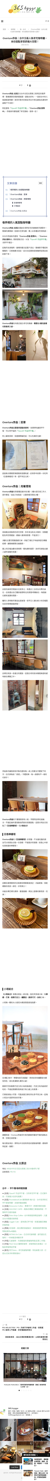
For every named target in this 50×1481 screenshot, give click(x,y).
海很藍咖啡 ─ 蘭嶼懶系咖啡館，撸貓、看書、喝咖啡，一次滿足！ (41, 1462)
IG (15, 1172)
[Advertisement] (25, 143)
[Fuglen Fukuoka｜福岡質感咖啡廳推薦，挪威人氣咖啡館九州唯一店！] (25, 1367)
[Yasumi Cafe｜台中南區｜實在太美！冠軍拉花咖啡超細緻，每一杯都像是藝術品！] (28, 1473)
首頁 (4, 29)
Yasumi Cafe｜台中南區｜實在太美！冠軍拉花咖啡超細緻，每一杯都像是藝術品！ (41, 1475)
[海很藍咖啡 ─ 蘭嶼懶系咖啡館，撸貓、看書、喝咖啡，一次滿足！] (28, 1461)
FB (11, 1172)
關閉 (40, 183)
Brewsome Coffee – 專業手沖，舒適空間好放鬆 (27, 1206)
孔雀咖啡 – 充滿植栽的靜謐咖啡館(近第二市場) (27, 1241)
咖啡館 (13, 29)
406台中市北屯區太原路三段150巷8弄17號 (23, 1169)
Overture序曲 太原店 (18, 210)
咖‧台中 (23, 29)
